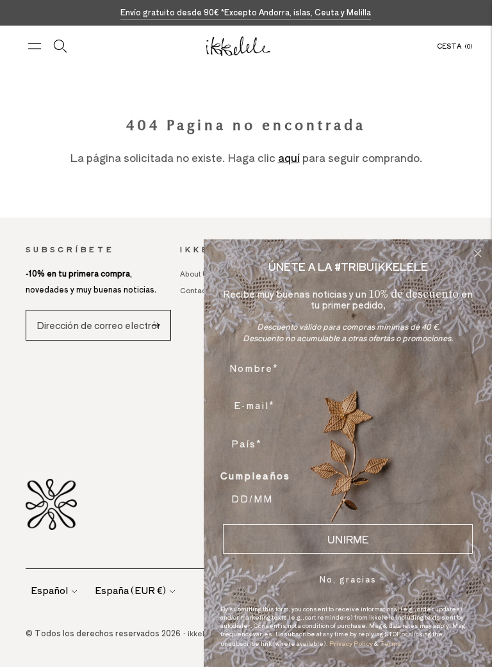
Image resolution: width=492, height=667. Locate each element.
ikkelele (202, 633)
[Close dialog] (478, 253)
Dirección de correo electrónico (100, 310)
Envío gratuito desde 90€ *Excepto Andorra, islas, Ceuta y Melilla (245, 11)
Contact (194, 290)
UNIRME (348, 539)
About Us (196, 273)
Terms (390, 643)
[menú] (35, 46)
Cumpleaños (255, 475)
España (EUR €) (130, 590)
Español (49, 590)
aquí (289, 157)
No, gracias (348, 579)
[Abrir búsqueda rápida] (60, 46)
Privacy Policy (351, 643)
